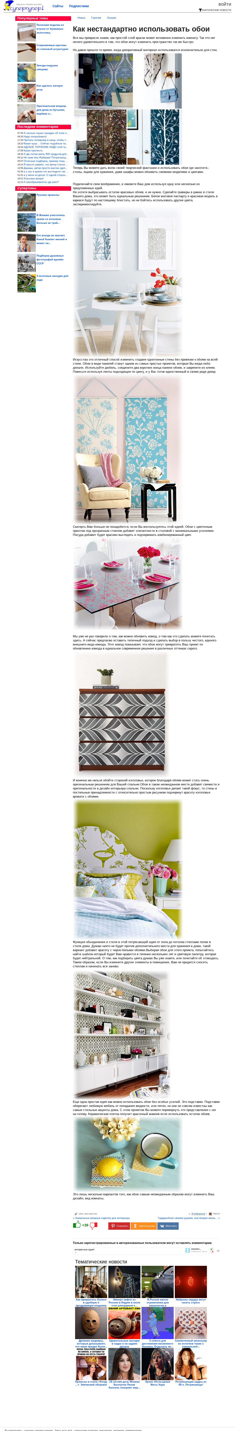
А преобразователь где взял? (41, 181)
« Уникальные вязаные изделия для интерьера (101, 1217)
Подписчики (79, 6)
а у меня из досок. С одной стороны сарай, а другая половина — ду (65, 174)
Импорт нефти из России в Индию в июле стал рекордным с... (124, 1302)
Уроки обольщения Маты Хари (157, 1383)
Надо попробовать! (35, 136)
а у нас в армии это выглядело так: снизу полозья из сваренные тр (64, 171)
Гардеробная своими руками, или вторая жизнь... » (189, 1217)
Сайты (58, 6)
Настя (216, 1213)
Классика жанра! (34, 178)
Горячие (96, 17)
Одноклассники (147, 1226)
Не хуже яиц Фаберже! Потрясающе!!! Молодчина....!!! (56, 157)
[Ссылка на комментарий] (76, 1252)
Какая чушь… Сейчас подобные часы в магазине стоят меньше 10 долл (67, 143)
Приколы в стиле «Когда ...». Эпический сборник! (91, 1383)
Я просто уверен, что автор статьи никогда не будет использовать (63, 164)
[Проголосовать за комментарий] (213, 1252)
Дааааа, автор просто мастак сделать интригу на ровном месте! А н (65, 167)
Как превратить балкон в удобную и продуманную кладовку (91, 1302)
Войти (224, 4)
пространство (90, 1214)
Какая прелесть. (33, 150)
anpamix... (196, 1249)
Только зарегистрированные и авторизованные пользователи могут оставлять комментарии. (142, 1242)
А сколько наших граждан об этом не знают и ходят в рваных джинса (65, 132)
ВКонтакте (171, 1226)
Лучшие (111, 17)
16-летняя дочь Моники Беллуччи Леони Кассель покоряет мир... (124, 1384)
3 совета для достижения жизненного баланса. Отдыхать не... (157, 1343)
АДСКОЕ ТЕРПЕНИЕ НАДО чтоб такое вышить (51, 146)
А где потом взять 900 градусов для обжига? (50, 153)
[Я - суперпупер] (23, 11)
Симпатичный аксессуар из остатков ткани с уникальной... (191, 1343)
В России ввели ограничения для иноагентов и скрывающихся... (158, 1304)
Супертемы (26, 188)
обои (81, 1214)
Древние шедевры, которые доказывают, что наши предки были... (91, 1343)
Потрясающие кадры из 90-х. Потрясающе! (190, 1383)
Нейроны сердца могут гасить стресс (191, 1301)
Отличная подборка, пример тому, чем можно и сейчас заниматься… (66, 160)
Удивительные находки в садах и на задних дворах (124, 1343)
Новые (81, 17)
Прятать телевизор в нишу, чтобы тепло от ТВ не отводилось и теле (65, 139)
